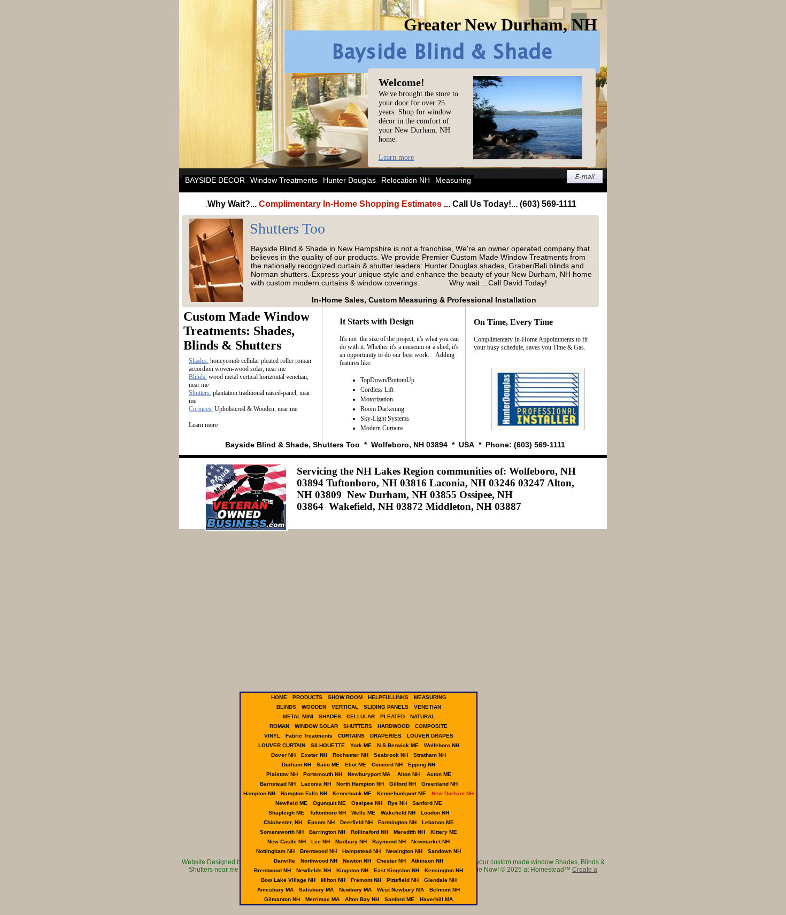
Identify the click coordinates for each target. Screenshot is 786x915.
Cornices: (201, 409)
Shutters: (200, 393)
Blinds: (198, 377)
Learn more (396, 157)
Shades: (199, 361)
